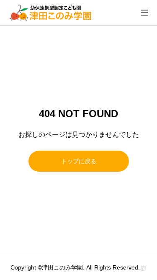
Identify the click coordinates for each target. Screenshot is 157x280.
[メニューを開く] (144, 12)
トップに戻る (78, 161)
